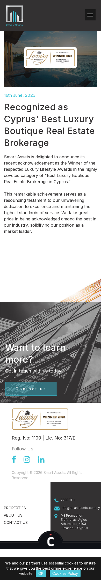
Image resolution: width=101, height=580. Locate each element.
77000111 (68, 500)
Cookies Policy (65, 573)
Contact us (31, 388)
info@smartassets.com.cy (79, 508)
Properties (15, 508)
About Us (13, 515)
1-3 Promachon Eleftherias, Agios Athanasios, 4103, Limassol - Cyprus (74, 522)
